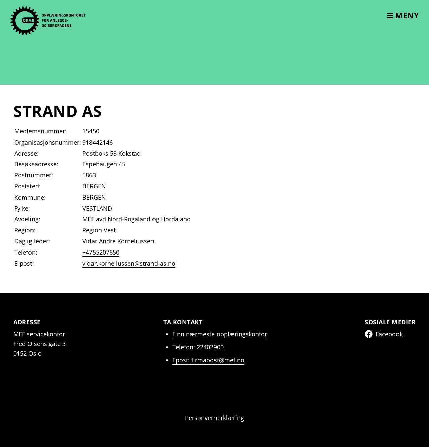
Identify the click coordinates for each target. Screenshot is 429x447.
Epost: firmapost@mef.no (208, 360)
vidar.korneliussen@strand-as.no (128, 263)
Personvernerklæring (214, 418)
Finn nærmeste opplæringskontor (219, 334)
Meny (406, 15)
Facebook (389, 334)
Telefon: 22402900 (198, 347)
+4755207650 (100, 252)
